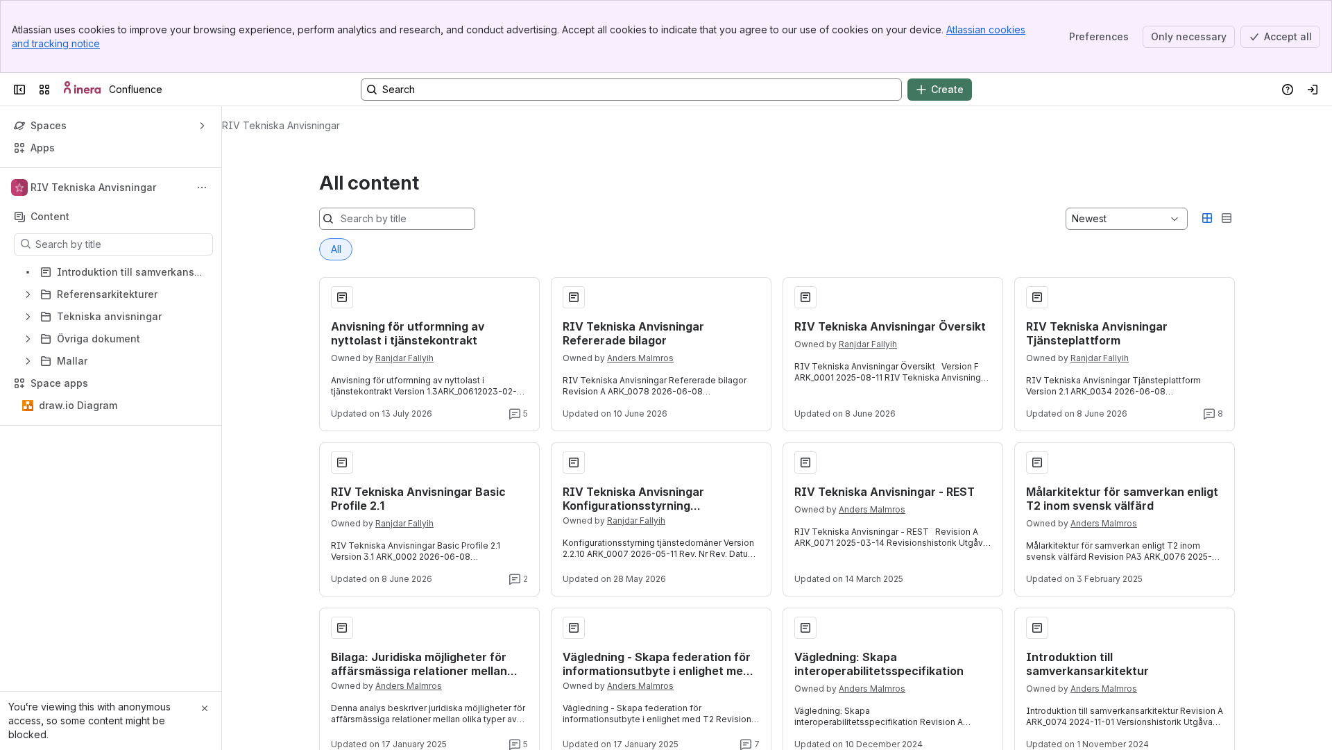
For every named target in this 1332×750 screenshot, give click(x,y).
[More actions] (202, 187)
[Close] (204, 708)
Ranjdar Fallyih (404, 358)
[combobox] (1073, 219)
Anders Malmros (640, 358)
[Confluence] (82, 89)
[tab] (335, 249)
